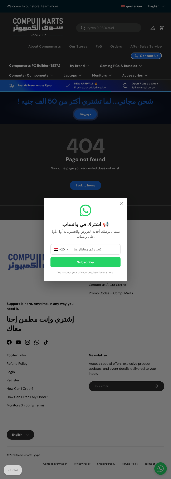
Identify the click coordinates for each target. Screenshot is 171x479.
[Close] (121, 204)
